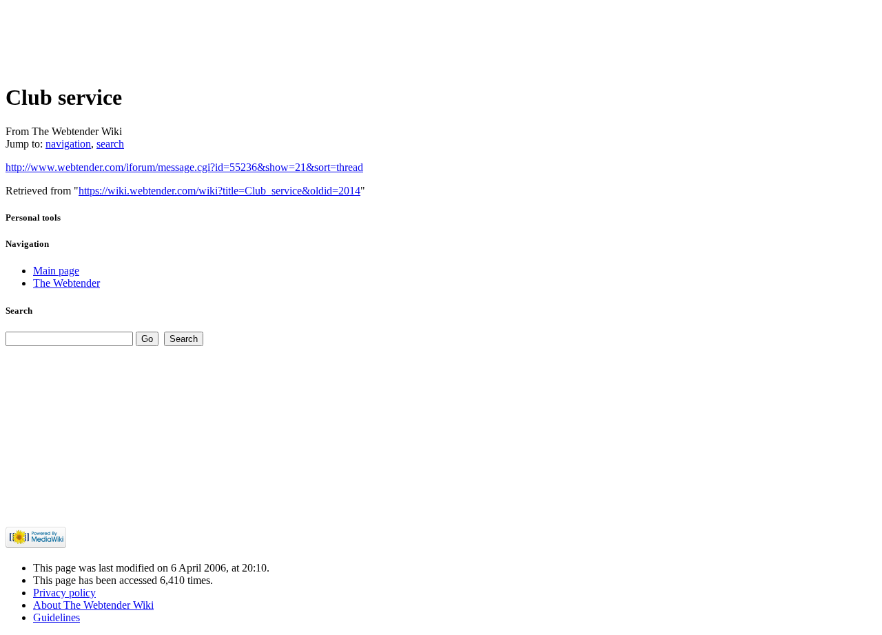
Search (19, 310)
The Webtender (66, 283)
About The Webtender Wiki (93, 605)
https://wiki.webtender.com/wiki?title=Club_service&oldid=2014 (219, 190)
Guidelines (56, 617)
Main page (56, 270)
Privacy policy (64, 592)
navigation (68, 144)
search (110, 144)
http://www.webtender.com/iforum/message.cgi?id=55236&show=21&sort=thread (184, 167)
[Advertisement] (256, 37)
